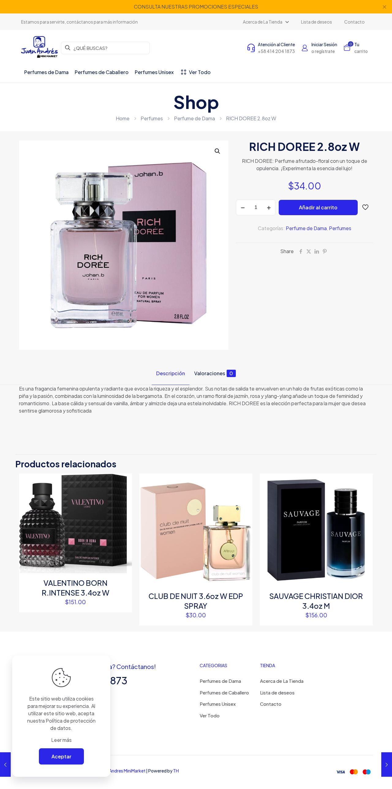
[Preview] (123, 521)
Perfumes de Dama (220, 681)
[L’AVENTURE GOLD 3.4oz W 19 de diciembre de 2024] (5, 764)
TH (176, 770)
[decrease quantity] (242, 207)
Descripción (170, 373)
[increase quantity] (268, 207)
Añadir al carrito (318, 207)
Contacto (270, 704)
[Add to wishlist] (123, 508)
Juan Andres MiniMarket (122, 770)
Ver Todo (210, 715)
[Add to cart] (123, 482)
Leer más (61, 740)
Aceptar (61, 756)
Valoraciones (213, 373)
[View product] (123, 495)
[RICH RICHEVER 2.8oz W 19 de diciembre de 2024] (386, 764)
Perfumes (152, 118)
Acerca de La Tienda (281, 681)
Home (123, 118)
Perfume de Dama (194, 118)
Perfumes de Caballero (224, 692)
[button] (218, 151)
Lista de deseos (277, 692)
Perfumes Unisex (218, 704)
